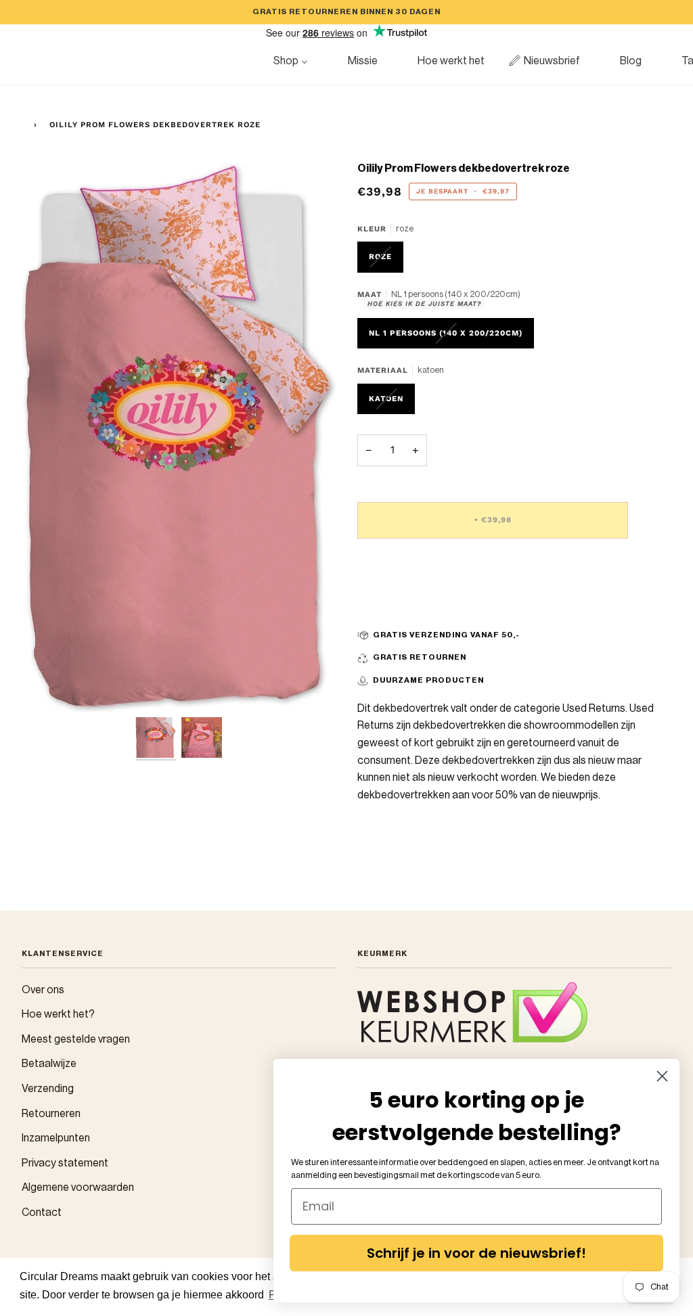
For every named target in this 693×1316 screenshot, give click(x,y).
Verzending (48, 1088)
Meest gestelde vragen (76, 1039)
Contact (42, 1212)
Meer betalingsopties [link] (407, 604)
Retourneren (51, 1113)
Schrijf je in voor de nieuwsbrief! (476, 1253)
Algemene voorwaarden (78, 1187)
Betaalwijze (49, 1063)
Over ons (43, 989)
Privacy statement (65, 1163)
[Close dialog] (662, 1076)
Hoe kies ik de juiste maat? (424, 303)
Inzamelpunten (56, 1138)
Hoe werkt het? (58, 1014)
